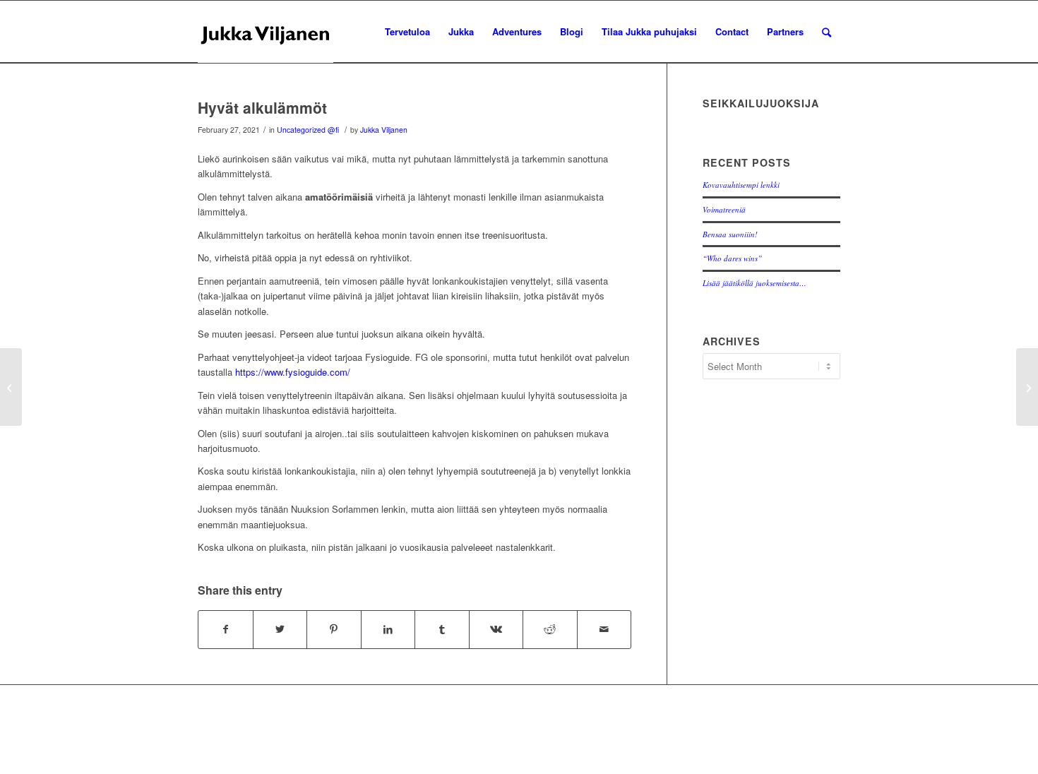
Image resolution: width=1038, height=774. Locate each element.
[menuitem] (407, 32)
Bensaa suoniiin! (730, 234)
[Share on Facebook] (225, 629)
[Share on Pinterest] (334, 629)
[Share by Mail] (604, 629)
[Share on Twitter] (280, 629)
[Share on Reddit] (550, 629)
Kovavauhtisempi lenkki (741, 184)
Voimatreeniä (724, 209)
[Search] (826, 32)
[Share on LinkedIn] (388, 629)
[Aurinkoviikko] (11, 387)
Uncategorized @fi (308, 129)
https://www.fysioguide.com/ (292, 372)
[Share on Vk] (496, 629)
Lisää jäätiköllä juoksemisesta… (754, 283)
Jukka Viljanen (383, 129)
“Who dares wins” (732, 258)
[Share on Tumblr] (442, 629)
